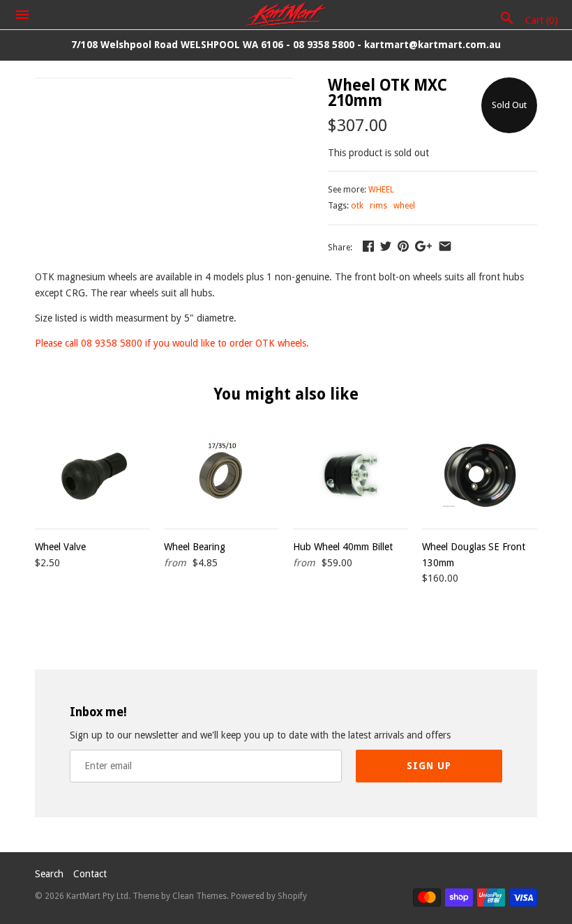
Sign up (429, 765)
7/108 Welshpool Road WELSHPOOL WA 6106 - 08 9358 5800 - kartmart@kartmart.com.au (286, 44)
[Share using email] (445, 246)
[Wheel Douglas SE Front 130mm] (479, 475)
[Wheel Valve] (92, 475)
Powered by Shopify (269, 896)
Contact (90, 873)
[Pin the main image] (403, 246)
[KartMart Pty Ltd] (286, 14)
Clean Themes (199, 896)
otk (357, 206)
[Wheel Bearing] (221, 475)
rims (378, 206)
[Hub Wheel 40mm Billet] (350, 475)
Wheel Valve (60, 546)
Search (49, 873)
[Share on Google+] (423, 246)
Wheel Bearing (194, 546)
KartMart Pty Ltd (97, 896)
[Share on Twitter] (385, 246)
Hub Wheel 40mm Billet (343, 546)
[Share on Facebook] (368, 246)
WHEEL (381, 190)
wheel (404, 206)
